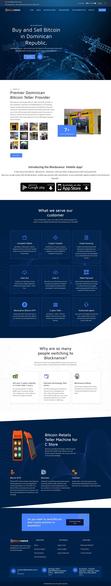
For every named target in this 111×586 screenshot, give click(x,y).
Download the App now (75, 522)
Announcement (64, 10)
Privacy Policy (85, 549)
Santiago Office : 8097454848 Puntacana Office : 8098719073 (23, 4)
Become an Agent (50, 10)
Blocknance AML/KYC (87, 545)
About (38, 10)
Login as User (61, 545)
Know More (16, 155)
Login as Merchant (63, 553)
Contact (91, 10)
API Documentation (78, 10)
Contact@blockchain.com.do (14, 2)
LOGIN (103, 10)
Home (32, 10)
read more (29, 57)
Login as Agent (62, 549)
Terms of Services (86, 553)
